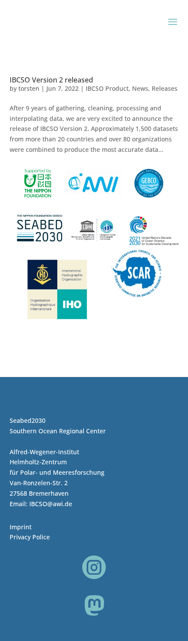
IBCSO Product (107, 88)
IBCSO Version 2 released (51, 80)
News (140, 88)
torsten (28, 88)
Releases (165, 88)
